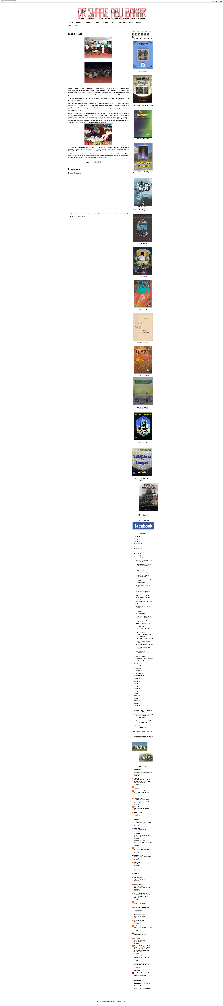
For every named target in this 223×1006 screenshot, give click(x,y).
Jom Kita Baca (138, 877)
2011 (135, 681)
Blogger (124, 1001)
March (137, 548)
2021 (135, 705)
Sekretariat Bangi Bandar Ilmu (143, 946)
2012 (135, 683)
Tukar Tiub (137, 806)
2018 (135, 698)
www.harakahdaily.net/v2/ (141, 972)
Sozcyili (136, 778)
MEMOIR (138, 22)
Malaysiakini (137, 980)
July (137, 663)
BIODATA (79, 22)
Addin (136, 978)
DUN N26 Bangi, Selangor (141, 907)
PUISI (97, 22)
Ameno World (138, 812)
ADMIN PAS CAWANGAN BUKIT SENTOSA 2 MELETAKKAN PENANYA (142, 896)
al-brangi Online (139, 956)
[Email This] (94, 162)
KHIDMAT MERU (138, 902)
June (137, 556)
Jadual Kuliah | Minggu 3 (140, 916)
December (138, 675)
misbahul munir (138, 926)
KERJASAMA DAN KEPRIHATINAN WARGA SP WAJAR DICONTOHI (143, 653)
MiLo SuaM (137, 819)
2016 (135, 693)
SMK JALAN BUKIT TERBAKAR (143, 601)
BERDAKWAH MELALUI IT (142, 589)
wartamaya (137, 933)
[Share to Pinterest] (100, 162)
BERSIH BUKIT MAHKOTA (142, 568)
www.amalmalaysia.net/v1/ (142, 983)
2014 (135, 688)
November (139, 673)
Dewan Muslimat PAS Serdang (142, 988)
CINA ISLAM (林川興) (140, 791)
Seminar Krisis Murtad (141, 558)
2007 (135, 536)
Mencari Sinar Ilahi (139, 914)
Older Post (125, 213)
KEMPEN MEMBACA (140, 656)
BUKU (114, 22)
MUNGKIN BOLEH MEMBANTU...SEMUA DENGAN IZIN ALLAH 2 (142, 888)
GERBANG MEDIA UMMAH (141, 963)
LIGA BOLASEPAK (140, 570)
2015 (135, 691)
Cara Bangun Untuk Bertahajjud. (142, 863)
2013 (135, 686)
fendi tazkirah (138, 884)
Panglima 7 (137, 862)
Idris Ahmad (137, 828)
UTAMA (71, 22)
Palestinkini (137, 769)
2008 (135, 539)
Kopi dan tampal (139, 920)
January (138, 543)
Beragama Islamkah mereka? (141, 921)
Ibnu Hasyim (137, 787)
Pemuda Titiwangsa (140, 975)
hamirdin (136, 873)
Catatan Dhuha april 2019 (140, 829)
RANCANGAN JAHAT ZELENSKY (142, 808)
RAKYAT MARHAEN (139, 841)
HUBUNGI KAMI (74, 25)
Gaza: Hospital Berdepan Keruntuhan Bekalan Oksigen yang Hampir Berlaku (143, 773)
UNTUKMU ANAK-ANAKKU (142, 624)
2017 (135, 696)
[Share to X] (97, 162)
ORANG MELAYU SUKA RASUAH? (144, 645)
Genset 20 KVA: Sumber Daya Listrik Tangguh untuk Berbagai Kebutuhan (142, 801)
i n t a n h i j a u (138, 938)
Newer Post (72, 213)
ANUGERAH (89, 22)
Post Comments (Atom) (81, 216)
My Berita (137, 970)
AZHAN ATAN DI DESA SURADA (143, 628)
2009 (135, 541)
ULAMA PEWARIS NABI (140, 893)
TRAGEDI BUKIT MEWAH (142, 595)
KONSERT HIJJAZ (140, 614)
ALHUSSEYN (137, 833)
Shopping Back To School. (140, 903)
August (138, 665)
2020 (135, 703)
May (137, 553)
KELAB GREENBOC (139, 855)
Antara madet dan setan (140, 934)
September (139, 668)
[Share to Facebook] (99, 162)
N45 (135, 848)
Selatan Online (138, 986)
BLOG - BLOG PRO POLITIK (141, 868)
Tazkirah (137, 603)
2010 (135, 678)
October (138, 670)
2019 (135, 701)
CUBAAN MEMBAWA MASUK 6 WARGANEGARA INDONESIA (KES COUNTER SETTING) (142, 781)
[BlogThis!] (95, 162)
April (137, 551)
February (138, 546)
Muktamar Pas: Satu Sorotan (142, 572)
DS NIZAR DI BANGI (140, 582)
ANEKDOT (105, 22)
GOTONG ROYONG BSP (141, 626)
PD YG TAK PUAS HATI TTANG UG (144, 638)
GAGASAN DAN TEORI (125, 22)
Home (98, 213)
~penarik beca (138, 798)
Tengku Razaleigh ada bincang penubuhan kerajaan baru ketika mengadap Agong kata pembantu (142, 822)
